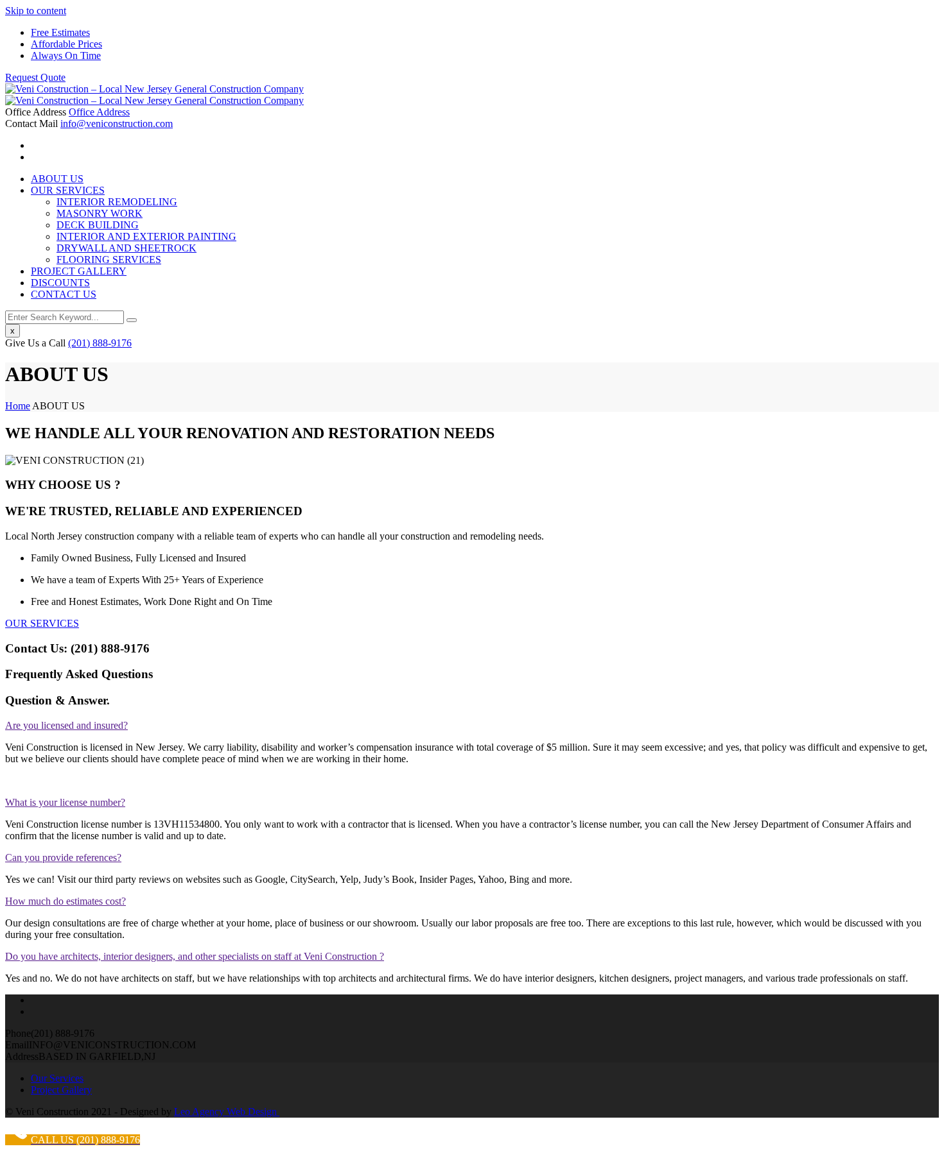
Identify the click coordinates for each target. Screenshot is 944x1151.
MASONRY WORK (100, 213)
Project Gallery (61, 1089)
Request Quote (35, 77)
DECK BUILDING (98, 224)
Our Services (57, 1078)
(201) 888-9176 (100, 342)
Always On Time (66, 55)
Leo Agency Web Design (226, 1111)
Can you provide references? (63, 857)
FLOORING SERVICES (109, 259)
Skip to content (35, 10)
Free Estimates (60, 32)
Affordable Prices (66, 43)
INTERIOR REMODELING (117, 201)
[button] (42, 623)
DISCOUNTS (60, 282)
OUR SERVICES (68, 190)
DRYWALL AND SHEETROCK (127, 248)
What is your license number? (65, 802)
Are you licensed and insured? (66, 725)
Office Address (99, 112)
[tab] (472, 725)
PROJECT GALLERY (79, 271)
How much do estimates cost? (65, 901)
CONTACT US (63, 294)
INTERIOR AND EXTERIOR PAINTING (146, 236)
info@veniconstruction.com (116, 123)
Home (17, 405)
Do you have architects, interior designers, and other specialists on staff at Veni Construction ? (194, 956)
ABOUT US (57, 178)
